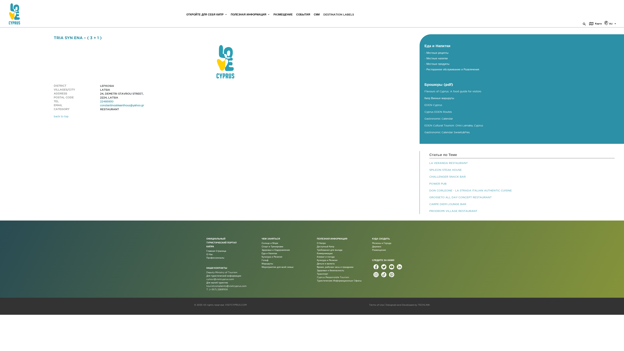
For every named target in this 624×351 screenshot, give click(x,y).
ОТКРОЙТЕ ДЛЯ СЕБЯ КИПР (205, 14)
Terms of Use (376, 305)
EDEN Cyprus (433, 105)
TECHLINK (424, 305)
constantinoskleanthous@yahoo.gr (122, 105)
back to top (61, 116)
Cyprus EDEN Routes (438, 111)
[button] (584, 23)
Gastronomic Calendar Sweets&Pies (447, 132)
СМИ (317, 14)
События (303, 14)
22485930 (106, 101)
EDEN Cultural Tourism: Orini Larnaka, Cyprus (453, 125)
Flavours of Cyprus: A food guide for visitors (452, 91)
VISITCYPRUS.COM (236, 305)
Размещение (283, 14)
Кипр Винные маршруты (439, 98)
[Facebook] (376, 267)
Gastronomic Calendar (438, 118)
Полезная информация (248, 14)
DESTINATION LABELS (338, 14)
